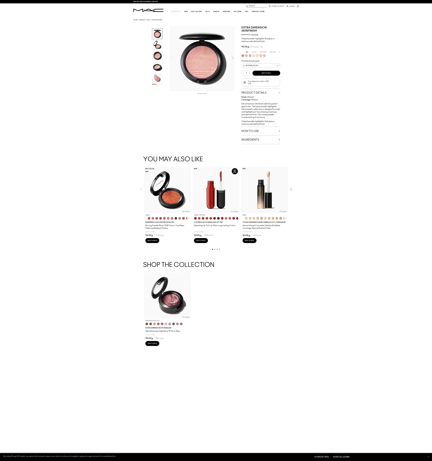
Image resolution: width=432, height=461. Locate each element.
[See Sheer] (210, 218)
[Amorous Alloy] (150, 323)
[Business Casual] (214, 218)
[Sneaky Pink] (229, 218)
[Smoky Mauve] (177, 323)
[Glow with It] (264, 55)
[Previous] (147, 218)
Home (135, 20)
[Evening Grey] (169, 323)
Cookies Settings (321, 457)
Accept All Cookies (341, 457)
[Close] (428, 456)
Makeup (142, 20)
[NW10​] (257, 218)
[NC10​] (250, 218)
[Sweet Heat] (158, 323)
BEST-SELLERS (196, 11)
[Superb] (250, 55)
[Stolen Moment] (173, 323)
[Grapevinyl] (218, 218)
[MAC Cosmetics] (148, 10)
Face (148, 20)
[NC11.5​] (265, 218)
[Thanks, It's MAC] (183, 218)
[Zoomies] (233, 218)
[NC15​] (276, 218)
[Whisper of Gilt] (242, 55)
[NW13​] (269, 218)
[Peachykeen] (172, 218)
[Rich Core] (162, 323)
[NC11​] (253, 218)
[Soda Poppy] (237, 218)
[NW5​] (246, 218)
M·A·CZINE (238, 11)
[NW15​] (280, 218)
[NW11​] (261, 218)
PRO (246, 11)
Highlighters (157, 20)
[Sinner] (160, 218)
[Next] (188, 218)
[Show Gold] (253, 55)
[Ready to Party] (165, 323)
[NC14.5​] (273, 218)
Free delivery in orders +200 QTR (145, 1)
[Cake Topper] (195, 218)
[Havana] (146, 323)
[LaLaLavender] (179, 218)
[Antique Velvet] (175, 218)
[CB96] (149, 218)
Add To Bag (266, 73)
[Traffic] (199, 218)
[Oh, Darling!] (246, 55)
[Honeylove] (168, 218)
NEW (186, 11)
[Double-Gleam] (257, 55)
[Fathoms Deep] (181, 323)
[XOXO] (222, 218)
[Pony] (152, 218)
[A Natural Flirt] (154, 323)
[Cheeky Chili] (156, 218)
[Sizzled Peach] (206, 218)
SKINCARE (226, 11)
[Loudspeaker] (164, 218)
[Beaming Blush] (260, 55)
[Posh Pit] (203, 218)
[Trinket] (226, 218)
